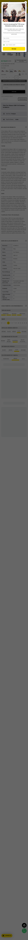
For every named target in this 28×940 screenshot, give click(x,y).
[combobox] (5, 45)
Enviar (14, 49)
